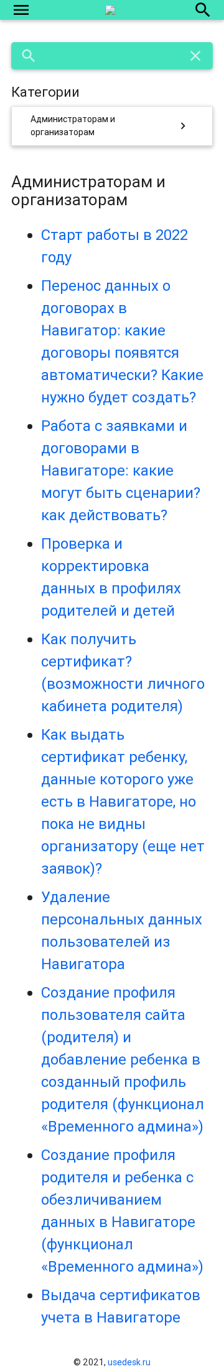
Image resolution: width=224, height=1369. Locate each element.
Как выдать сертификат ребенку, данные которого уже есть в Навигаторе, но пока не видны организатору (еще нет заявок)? (123, 801)
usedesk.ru (129, 1362)
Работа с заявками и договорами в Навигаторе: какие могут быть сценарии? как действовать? (120, 470)
